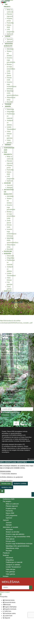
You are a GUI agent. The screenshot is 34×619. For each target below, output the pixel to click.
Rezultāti (10, 102)
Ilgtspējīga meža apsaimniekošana (17, 546)
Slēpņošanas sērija (12, 548)
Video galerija (10, 574)
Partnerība (10, 23)
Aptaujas (10, 41)
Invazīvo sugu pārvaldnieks (15, 534)
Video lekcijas (10, 569)
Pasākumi (8, 104)
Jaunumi (7, 36)
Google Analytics (6, 480)
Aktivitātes (10, 49)
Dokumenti (10, 109)
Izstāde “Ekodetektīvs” (13, 567)
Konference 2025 (8, 499)
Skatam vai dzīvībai (12, 532)
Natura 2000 (10, 513)
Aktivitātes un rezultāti (10, 527)
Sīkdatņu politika (5, 471)
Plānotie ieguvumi (12, 506)
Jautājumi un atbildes (13, 565)
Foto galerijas (10, 572)
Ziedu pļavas (10, 539)
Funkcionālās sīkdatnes (9, 473)
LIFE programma (11, 515)
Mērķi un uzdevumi (12, 504)
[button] (0, 594)
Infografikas (10, 111)
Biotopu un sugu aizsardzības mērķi (18, 536)
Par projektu (7, 501)
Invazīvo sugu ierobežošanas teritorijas (19, 543)
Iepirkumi (10, 34)
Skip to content (5, 592)
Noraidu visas (6, 483)
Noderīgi (8, 106)
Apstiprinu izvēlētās (20, 483)
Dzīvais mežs (10, 541)
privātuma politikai (13, 412)
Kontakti (8, 144)
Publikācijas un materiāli (14, 562)
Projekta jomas (11, 508)
